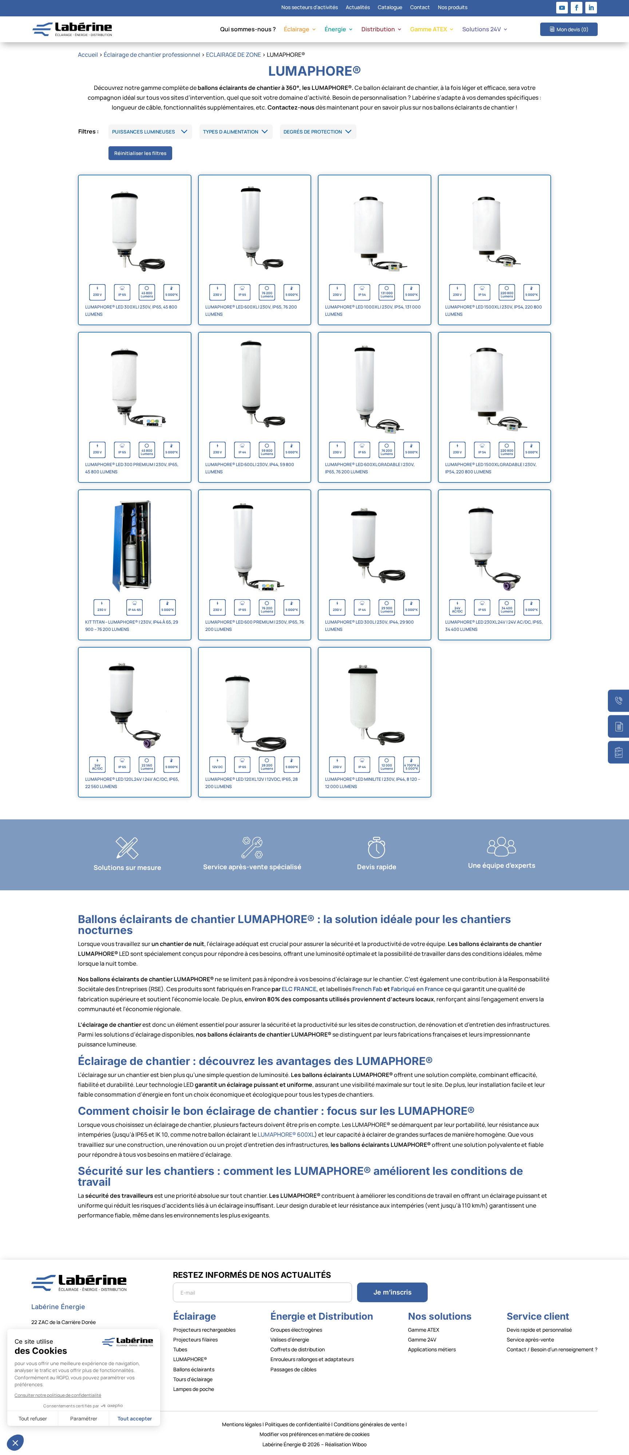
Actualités (358, 8)
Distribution (378, 30)
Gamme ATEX (428, 30)
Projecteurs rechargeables (204, 1329)
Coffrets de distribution (297, 1349)
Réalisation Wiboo (346, 1444)
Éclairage (296, 30)
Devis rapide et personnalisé (539, 1329)
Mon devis (573, 29)
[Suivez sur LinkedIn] (591, 7)
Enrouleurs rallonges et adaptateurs (312, 1359)
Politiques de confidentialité (297, 1424)
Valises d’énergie (289, 1339)
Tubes (180, 1349)
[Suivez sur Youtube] (562, 7)
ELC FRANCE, (300, 989)
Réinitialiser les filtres (140, 153)
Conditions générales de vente (369, 1424)
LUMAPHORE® (190, 1359)
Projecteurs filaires (195, 1339)
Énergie (335, 30)
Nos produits (452, 8)
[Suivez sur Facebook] (576, 7)
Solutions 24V (481, 30)
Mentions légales (241, 1424)
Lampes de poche (193, 1389)
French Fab (367, 989)
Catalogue (390, 8)
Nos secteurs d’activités (309, 8)
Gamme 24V (422, 1339)
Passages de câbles (293, 1369)
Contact (420, 8)
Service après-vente (530, 1339)
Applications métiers (432, 1349)
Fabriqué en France (417, 989)
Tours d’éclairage (193, 1379)
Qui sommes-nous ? (248, 30)
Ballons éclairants (193, 1369)
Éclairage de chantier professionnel (152, 55)
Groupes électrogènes (296, 1329)
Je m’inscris (392, 1292)
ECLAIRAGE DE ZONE (233, 55)
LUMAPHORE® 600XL (286, 1134)
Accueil (88, 55)
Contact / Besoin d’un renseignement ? (552, 1349)
